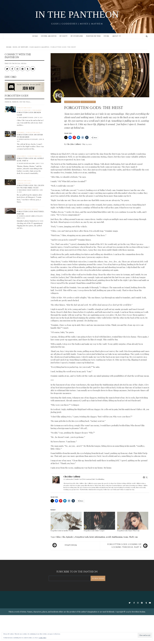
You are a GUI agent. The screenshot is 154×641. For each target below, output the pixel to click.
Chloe (58, 537)
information (100, 537)
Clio (63, 537)
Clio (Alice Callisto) (74, 144)
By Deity (64, 36)
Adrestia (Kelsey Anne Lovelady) (31, 216)
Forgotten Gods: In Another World (62, 531)
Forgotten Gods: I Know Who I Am (128, 531)
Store (106, 36)
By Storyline (77, 36)
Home (35, 36)
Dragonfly (21, 156)
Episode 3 (70, 537)
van (136, 537)
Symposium (71, 545)
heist (91, 537)
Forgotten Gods (72, 102)
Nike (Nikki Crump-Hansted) (29, 190)
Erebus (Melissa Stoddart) (28, 139)
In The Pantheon (77, 14)
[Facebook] (144, 477)
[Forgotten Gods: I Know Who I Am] (132, 521)
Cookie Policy (42, 637)
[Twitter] (146, 477)
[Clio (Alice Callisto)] (56, 479)
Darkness (20, 132)
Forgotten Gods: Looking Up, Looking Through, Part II (124, 545)
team (126, 537)
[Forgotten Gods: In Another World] (66, 521)
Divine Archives (48, 36)
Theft (131, 537)
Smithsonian (117, 537)
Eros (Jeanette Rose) (26, 117)
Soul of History (88, 102)
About (115, 36)
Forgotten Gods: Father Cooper (94, 531)
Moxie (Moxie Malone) (27, 163)
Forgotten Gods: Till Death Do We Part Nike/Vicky (30, 186)
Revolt (35, 209)
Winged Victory (24, 183)
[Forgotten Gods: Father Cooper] (99, 521)
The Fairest (36, 110)
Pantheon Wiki (93, 36)
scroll (108, 537)
